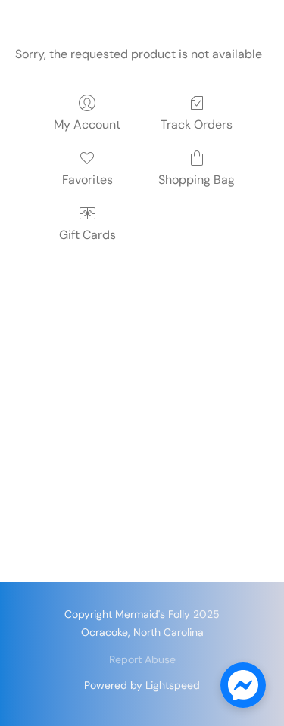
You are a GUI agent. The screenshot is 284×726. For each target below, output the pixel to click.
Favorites (87, 180)
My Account (87, 124)
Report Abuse (142, 659)
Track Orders (197, 124)
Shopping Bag (196, 180)
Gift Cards (87, 235)
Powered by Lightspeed (142, 685)
